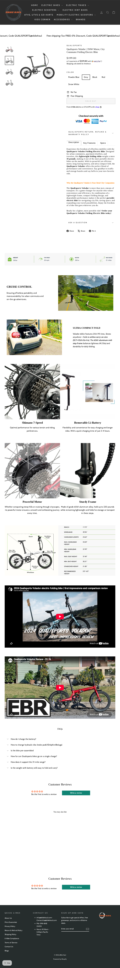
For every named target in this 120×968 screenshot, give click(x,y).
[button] (91, 61)
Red (103, 77)
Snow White (73, 84)
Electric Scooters (44, 10)
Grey (86, 77)
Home (34, 5)
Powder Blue (73, 77)
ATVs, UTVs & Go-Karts (38, 15)
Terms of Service (11, 943)
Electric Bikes (51, 5)
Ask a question (77, 222)
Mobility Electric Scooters (75, 15)
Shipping (70, 64)
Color (70, 72)
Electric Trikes (76, 5)
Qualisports (74, 45)
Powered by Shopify (60, 959)
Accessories (62, 19)
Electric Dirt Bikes (75, 10)
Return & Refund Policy (13, 930)
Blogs (7, 951)
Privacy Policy (10, 926)
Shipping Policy (10, 934)
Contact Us (9, 947)
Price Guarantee (11, 922)
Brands (80, 19)
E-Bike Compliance (12, 938)
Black (94, 77)
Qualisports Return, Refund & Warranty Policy (87, 133)
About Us (8, 918)
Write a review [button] (76, 793)
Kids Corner (42, 19)
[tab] (74, 143)
